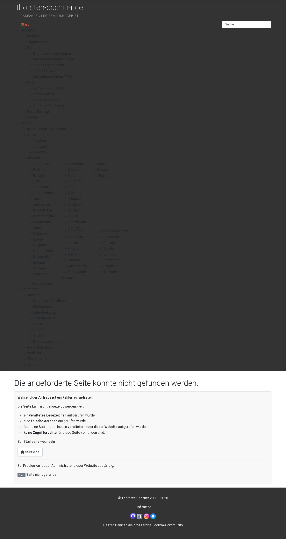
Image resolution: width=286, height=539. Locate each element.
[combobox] (246, 24)
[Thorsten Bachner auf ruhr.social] (133, 516)
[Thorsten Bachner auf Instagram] (146, 516)
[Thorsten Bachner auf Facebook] (140, 516)
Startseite (31, 452)
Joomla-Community (167, 525)
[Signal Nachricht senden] (153, 516)
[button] (31, 135)
